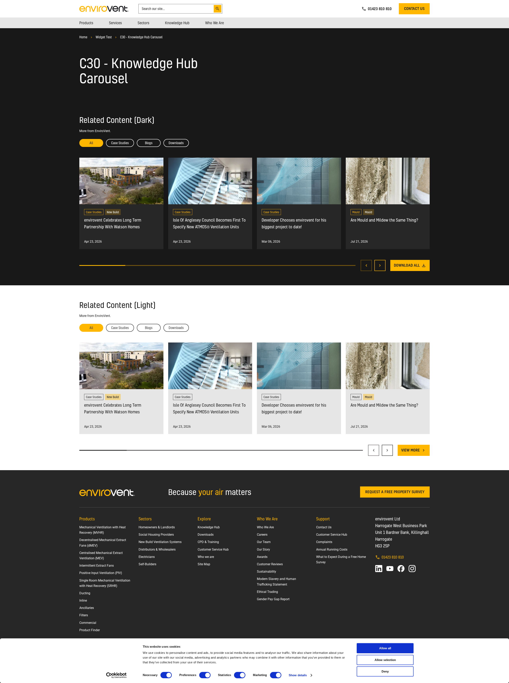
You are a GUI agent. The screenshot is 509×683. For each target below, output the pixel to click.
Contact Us (323, 527)
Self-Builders (147, 564)
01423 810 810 (393, 557)
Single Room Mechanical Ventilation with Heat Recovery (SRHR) (104, 583)
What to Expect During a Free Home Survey (341, 559)
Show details (298, 675)
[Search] (217, 9)
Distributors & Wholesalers (157, 549)
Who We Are (265, 527)
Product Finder (89, 630)
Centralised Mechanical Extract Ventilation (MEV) (101, 555)
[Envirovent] (104, 8)
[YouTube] (389, 568)
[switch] (205, 675)
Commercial (87, 623)
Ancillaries (86, 608)
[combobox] (176, 9)
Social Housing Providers (156, 534)
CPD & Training (208, 542)
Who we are (206, 557)
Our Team (264, 542)
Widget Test (104, 37)
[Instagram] (412, 568)
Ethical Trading (267, 592)
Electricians (147, 557)
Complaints (324, 542)
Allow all (385, 648)
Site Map (204, 564)
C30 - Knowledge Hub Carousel (141, 37)
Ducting (84, 593)
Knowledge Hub (209, 527)
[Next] (380, 265)
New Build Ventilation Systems (160, 542)
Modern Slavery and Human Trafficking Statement (276, 581)
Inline (83, 600)
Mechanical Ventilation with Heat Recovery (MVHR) (102, 529)
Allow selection (385, 660)
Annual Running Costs (331, 549)
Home (83, 37)
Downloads (206, 534)
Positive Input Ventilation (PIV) (100, 573)
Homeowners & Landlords (157, 527)
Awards (262, 557)
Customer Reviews (270, 564)
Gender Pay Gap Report (273, 599)
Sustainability (266, 571)
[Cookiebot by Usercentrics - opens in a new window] (116, 675)
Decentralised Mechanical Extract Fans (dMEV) (102, 542)
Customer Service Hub (213, 549)
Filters (83, 615)
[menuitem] (86, 22)
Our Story (263, 549)
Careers (262, 534)
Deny (385, 671)
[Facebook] (401, 568)
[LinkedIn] (378, 568)
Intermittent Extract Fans (96, 565)
